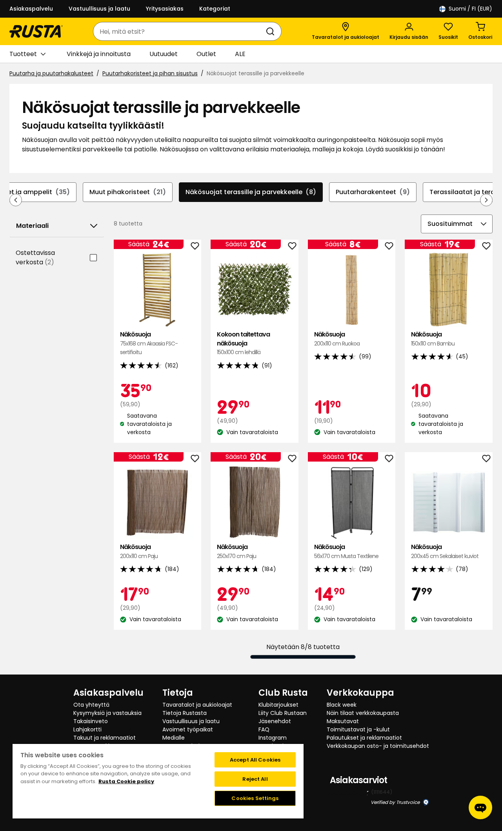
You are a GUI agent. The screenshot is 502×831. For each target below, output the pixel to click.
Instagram (272, 738)
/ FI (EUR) (470, 9)
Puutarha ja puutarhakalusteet (51, 73)
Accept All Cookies (255, 760)
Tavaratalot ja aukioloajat (197, 705)
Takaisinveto (90, 721)
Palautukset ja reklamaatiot (364, 738)
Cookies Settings (254, 798)
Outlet (206, 53)
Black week (341, 705)
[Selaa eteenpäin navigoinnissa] (486, 200)
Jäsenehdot (274, 721)
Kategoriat (214, 9)
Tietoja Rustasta (184, 713)
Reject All (254, 779)
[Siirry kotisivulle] (36, 31)
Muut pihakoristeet (127, 191)
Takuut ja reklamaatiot (104, 738)
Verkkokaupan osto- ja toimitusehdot (378, 746)
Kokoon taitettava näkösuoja (243, 343)
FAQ (263, 729)
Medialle (173, 738)
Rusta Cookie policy (126, 781)
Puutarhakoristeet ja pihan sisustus (150, 73)
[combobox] (179, 31)
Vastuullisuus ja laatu (99, 9)
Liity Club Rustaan (282, 713)
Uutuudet (163, 53)
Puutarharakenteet (373, 191)
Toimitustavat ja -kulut (358, 729)
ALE (240, 53)
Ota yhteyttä (91, 705)
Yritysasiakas (165, 9)
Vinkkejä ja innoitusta (99, 53)
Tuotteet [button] (23, 53)
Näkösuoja (149, 343)
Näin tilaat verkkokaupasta (363, 713)
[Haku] (271, 31)
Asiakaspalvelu (31, 9)
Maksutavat (343, 721)
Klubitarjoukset (278, 705)
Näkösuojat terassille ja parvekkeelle (251, 191)
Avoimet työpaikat (187, 729)
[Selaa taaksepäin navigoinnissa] (15, 200)
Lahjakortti (87, 729)
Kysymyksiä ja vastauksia (107, 713)
